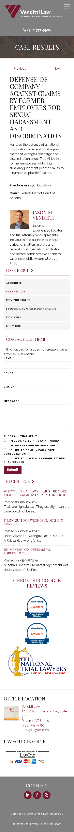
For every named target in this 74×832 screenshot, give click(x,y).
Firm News (13, 317)
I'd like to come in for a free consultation (29, 452)
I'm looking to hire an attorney (34, 441)
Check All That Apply (20, 436)
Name (8, 358)
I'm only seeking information (31, 445)
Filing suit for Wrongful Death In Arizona (33, 522)
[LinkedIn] (28, 795)
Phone (9, 372)
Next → (58, 68)
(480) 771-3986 (39, 30)
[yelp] (47, 795)
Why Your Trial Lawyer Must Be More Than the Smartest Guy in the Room (35, 493)
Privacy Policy (38, 823)
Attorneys (14, 282)
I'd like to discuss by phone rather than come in (34, 460)
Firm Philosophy (18, 300)
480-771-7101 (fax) (35, 730)
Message (11, 401)
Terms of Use (20, 823)
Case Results (19, 270)
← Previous (18, 68)
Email (9, 387)
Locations (14, 325)
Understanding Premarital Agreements (27, 551)
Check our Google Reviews (37, 583)
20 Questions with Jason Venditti (31, 308)
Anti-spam (55, 823)
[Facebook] (37, 795)
